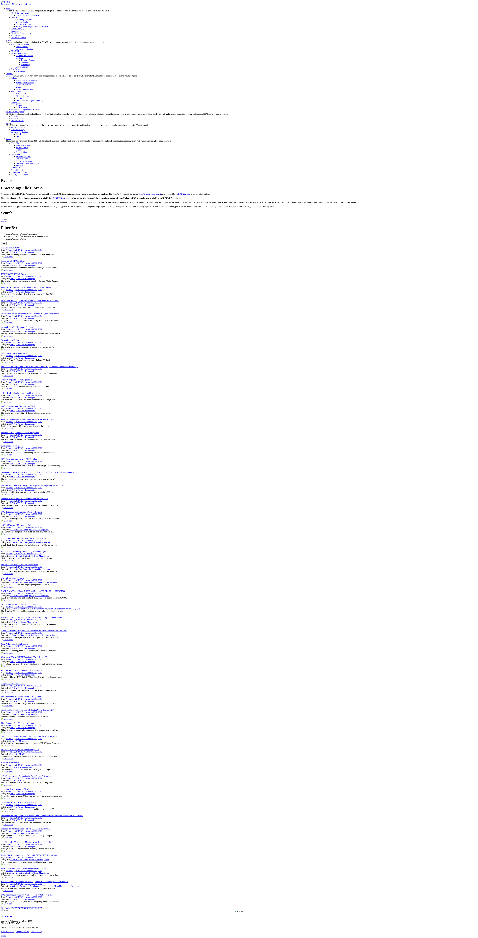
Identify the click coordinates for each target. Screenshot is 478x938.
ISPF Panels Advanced (10, 248)
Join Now (18, 4)
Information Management (20, 635)
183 (33, 908)
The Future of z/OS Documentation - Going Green (21, 697)
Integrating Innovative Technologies (43, 582)
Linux (24, 741)
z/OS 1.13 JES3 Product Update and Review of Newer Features (26, 287)
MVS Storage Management (26, 622)
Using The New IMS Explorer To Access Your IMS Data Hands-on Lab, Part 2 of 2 (34, 631)
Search (6, 4)
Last (46, 908)
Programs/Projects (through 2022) (35, 236)
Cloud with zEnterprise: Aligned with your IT (19, 802)
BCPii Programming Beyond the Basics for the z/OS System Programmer (30, 314)
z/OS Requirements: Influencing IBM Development (21, 512)
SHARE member (184, 194)
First (2, 908)
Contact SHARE (22, 932)
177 (15, 908)
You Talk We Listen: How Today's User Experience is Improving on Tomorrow (32, 485)
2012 (40, 250)
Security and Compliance (39, 529)
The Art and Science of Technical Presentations (19, 565)
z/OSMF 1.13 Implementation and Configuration (20, 433)
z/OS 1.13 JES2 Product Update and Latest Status (20, 393)
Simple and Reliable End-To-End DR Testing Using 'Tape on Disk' (27, 710)
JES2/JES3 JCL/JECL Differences (14, 274)
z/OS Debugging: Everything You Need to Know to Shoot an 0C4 (27, 895)
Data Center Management (39, 556)
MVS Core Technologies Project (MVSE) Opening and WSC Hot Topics (30, 301)
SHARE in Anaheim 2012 (26, 250)
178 (18, 908)
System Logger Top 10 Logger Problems (17, 327)
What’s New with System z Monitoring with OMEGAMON (24, 868)
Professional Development (39, 543)
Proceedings (10, 250)
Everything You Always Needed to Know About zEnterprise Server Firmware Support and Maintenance (42, 816)
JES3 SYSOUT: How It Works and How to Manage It (22, 670)
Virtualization (27, 767)
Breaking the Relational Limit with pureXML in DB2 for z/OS (25, 829)
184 (36, 908)
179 (21, 908)
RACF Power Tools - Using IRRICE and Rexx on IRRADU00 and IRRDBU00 (33, 591)
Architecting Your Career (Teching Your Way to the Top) (23, 538)
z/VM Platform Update (10, 763)
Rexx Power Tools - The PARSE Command (18, 604)
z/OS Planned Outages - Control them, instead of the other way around (29, 419)
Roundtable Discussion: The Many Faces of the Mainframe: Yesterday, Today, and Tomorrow (37, 472)
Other (24, 239)
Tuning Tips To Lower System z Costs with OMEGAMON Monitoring (29, 855)
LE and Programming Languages (67, 609)
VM (23, 754)
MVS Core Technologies (25, 252)
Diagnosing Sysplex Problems (13, 683)
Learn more (8, 257)
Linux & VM (15, 741)
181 (27, 908)
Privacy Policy (36, 932)
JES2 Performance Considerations (14, 644)
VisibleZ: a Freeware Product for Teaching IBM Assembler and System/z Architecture (34, 882)
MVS (12, 252)
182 (30, 908)
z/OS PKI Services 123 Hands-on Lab (16, 525)
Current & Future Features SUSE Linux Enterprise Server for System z (29, 736)
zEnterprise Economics (10, 446)
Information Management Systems (44, 635)
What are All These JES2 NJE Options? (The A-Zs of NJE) (24, 657)
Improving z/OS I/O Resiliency (13, 261)
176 (12, 908)
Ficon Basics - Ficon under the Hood (15, 353)
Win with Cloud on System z (12, 578)
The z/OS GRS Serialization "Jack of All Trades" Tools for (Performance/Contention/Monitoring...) (40, 367)
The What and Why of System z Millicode (17, 723)
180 (24, 908)
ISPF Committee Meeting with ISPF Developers (20, 459)
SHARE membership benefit (150, 194)
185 (39, 908)
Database (34, 714)
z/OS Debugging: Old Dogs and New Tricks (18, 406)
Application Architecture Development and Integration (31, 609)
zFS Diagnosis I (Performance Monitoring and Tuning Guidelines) (27, 842)
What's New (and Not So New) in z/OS (16, 380)
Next (43, 908)
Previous (7, 908)
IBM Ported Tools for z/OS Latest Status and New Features (24, 499)
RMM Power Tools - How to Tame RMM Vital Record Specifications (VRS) (31, 617)
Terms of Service (7, 932)
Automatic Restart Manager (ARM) (15, 789)
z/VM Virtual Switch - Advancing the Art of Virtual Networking (26, 776)
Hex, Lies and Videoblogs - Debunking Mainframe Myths (24, 551)
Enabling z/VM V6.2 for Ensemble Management (20, 750)
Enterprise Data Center (19, 529)
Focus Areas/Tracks (29, 234)
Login (29, 4)
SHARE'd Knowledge (60, 198)
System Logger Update (10, 340)
